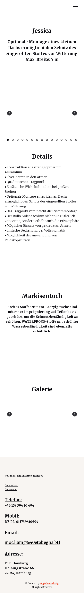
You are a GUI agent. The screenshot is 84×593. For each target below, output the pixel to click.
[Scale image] (42, 113)
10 (51, 140)
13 (66, 140)
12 (61, 140)
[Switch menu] (75, 8)
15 (76, 140)
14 (71, 140)
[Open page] (42, 9)
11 (56, 140)
